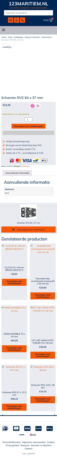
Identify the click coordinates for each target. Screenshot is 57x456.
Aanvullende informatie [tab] (17, 173)
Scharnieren (46, 37)
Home (3, 37)
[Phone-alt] (22, 20)
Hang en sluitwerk (32, 37)
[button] (3, 29)
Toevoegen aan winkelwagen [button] (14, 282)
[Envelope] (10, 20)
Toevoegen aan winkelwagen (28, 126)
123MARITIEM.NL (28, 4)
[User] (16, 20)
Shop (10, 37)
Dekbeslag (18, 37)
